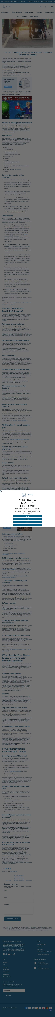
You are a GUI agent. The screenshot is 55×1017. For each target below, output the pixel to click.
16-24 (27, 522)
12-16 (27, 519)
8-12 (27, 516)
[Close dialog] (1, 491)
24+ (28, 525)
